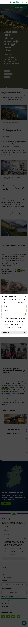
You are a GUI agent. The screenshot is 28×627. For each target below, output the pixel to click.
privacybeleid (21, 328)
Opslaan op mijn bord (18, 7)
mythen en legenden (19, 214)
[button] (26, 297)
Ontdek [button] (5, 503)
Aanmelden (6, 332)
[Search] (26, 2)
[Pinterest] (8, 616)
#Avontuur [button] (6, 70)
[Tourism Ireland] (14, 2)
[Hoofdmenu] (1, 2)
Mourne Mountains (18, 395)
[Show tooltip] (26, 314)
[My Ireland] (23, 2)
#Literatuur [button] (6, 77)
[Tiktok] (18, 616)
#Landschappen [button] (8, 74)
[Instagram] (3, 616)
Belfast (19, 383)
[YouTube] (13, 616)
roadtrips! (4, 404)
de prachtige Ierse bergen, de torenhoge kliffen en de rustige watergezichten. (13, 271)
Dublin (9, 154)
